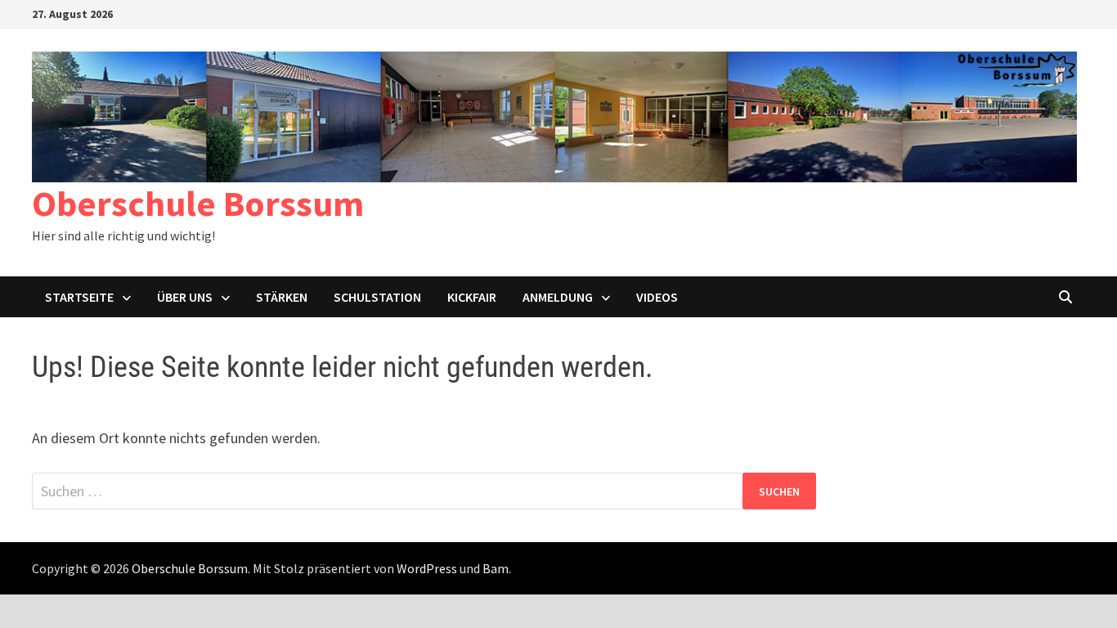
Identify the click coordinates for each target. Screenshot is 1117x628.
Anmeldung (558, 297)
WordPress (427, 568)
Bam (495, 568)
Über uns (185, 297)
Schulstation (377, 297)
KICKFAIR (471, 297)
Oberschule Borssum (198, 203)
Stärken (281, 297)
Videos (657, 297)
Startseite (79, 297)
